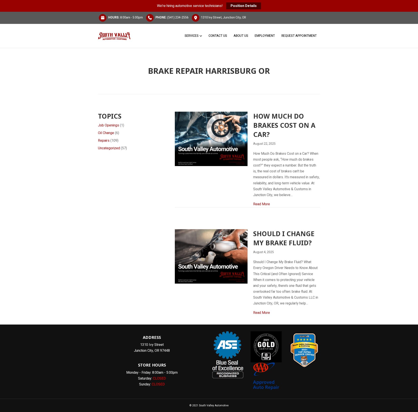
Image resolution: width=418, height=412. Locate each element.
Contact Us (218, 36)
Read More (261, 204)
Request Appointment (299, 36)
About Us (241, 36)
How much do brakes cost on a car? (284, 125)
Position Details (244, 5)
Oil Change (106, 133)
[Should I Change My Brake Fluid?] (211, 256)
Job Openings (108, 125)
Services (192, 36)
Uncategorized (109, 148)
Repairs (104, 140)
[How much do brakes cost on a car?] (211, 138)
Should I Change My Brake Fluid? (283, 238)
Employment (265, 36)
